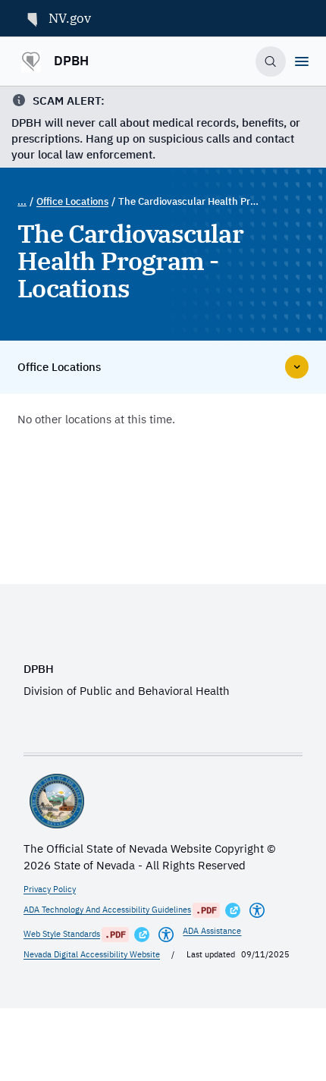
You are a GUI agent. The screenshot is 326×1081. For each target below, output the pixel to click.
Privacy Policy (50, 889)
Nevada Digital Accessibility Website (92, 954)
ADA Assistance (212, 930)
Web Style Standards (62, 934)
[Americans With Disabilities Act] (257, 910)
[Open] (302, 61)
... (22, 201)
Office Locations (72, 201)
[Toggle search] (271, 61)
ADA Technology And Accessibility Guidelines (107, 909)
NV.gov (70, 18)
